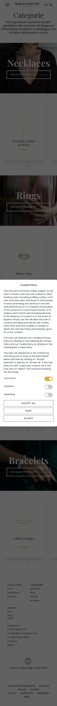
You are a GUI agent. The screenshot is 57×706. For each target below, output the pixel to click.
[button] (7, 4)
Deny (28, 411)
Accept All (28, 403)
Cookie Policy (25, 347)
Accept (28, 418)
